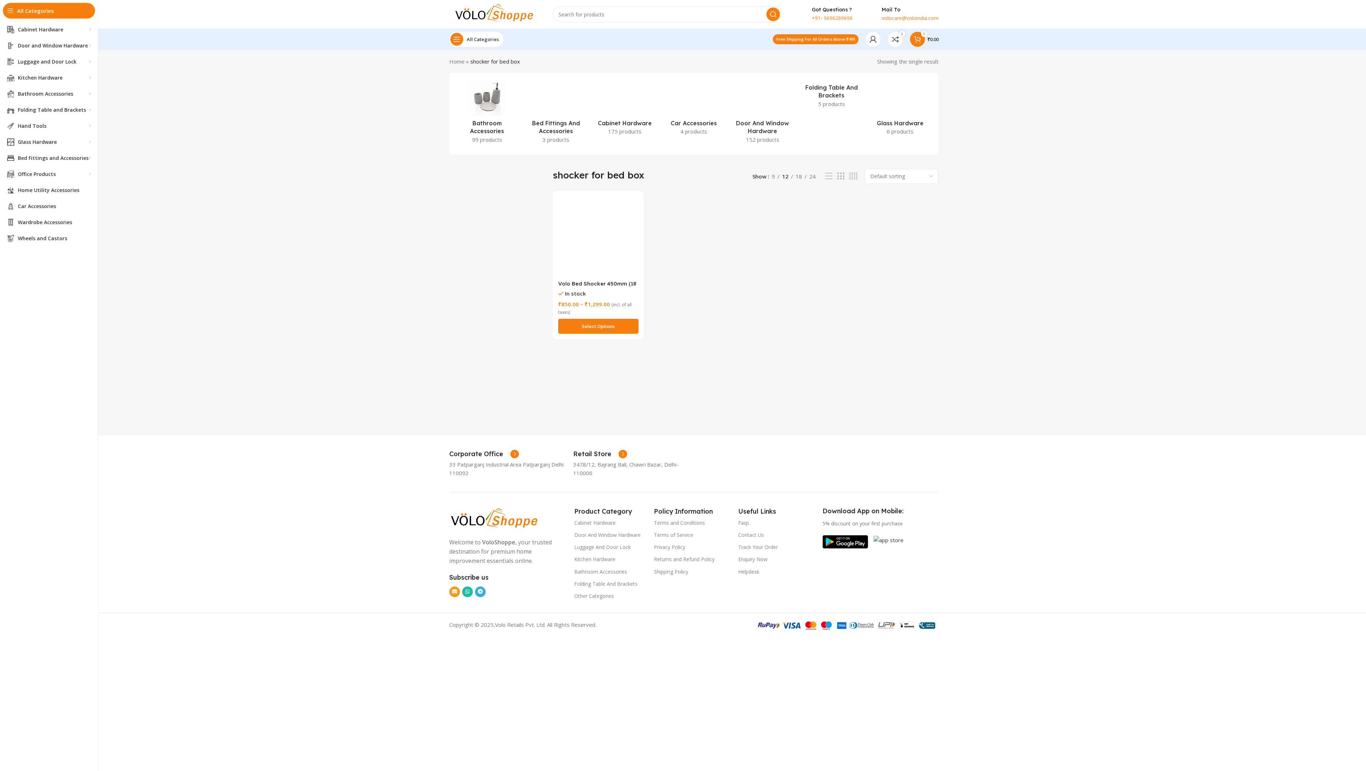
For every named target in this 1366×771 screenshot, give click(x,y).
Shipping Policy (671, 571)
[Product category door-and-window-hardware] (763, 113)
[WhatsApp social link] (467, 591)
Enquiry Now (752, 559)
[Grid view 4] (853, 176)
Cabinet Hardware (595, 522)
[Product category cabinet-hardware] (625, 109)
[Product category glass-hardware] (900, 109)
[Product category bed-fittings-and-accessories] (556, 113)
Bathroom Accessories (600, 571)
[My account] (873, 39)
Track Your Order (758, 547)
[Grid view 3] (840, 176)
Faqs (743, 522)
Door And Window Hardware (607, 534)
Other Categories (594, 596)
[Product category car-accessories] (694, 109)
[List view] (828, 176)
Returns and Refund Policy (684, 559)
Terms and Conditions (679, 522)
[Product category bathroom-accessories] (487, 113)
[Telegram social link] (480, 591)
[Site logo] (494, 13)
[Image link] (494, 517)
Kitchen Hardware (594, 559)
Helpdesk (748, 571)
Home (457, 61)
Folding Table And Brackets (605, 583)
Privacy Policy (669, 547)
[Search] (773, 14)
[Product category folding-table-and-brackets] (831, 96)
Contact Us (751, 534)
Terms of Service (673, 534)
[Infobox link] (484, 454)
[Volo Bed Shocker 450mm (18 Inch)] (598, 236)
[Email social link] (454, 591)
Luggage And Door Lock (602, 547)
